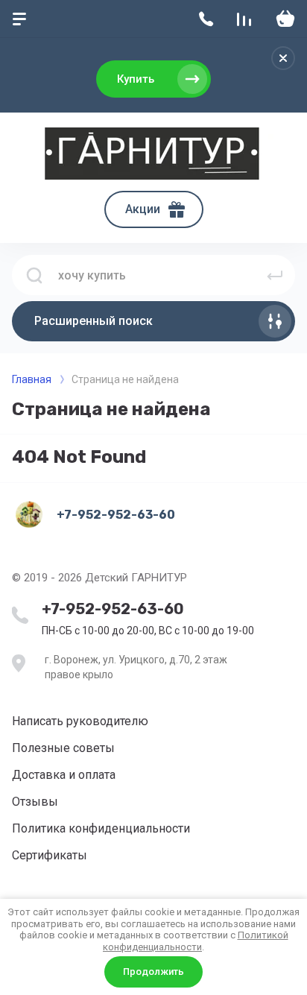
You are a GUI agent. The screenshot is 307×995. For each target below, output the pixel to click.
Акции (142, 209)
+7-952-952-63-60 (113, 609)
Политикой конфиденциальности (195, 941)
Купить (135, 79)
